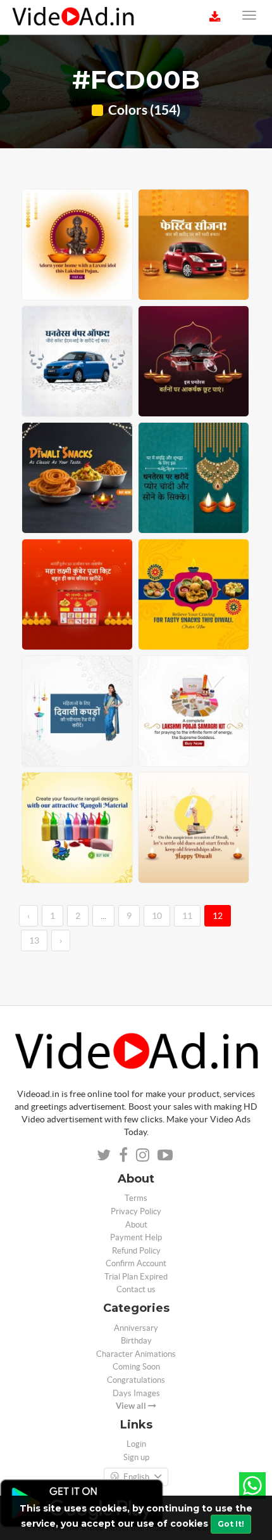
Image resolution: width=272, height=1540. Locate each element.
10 (157, 916)
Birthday (136, 1340)
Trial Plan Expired (136, 1276)
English (136, 1477)
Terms (136, 1198)
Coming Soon (136, 1366)
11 (187, 916)
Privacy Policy (136, 1211)
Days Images (136, 1393)
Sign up (136, 1457)
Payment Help (136, 1237)
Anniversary (136, 1328)
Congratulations (136, 1380)
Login (136, 1444)
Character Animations (136, 1354)
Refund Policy (136, 1250)
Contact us (136, 1289)
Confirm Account (136, 1263)
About (136, 1224)
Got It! (231, 1524)
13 (34, 940)
